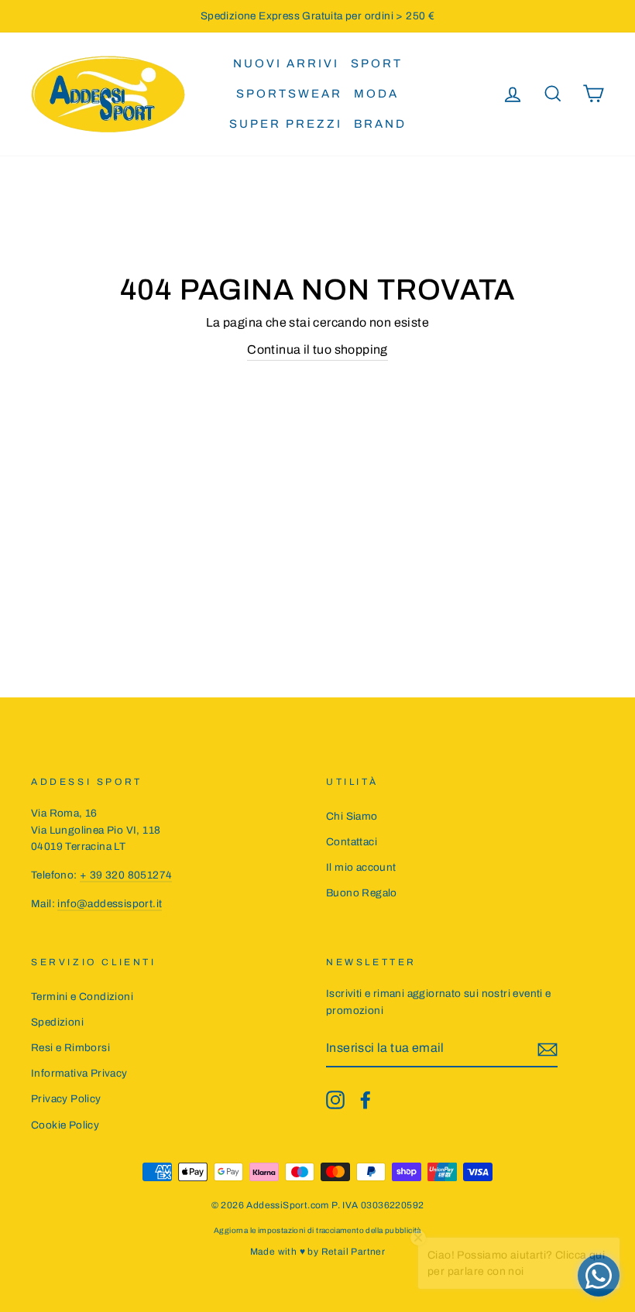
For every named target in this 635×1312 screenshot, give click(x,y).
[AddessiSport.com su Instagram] (335, 1100)
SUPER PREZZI (285, 124)
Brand (380, 124)
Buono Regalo (361, 893)
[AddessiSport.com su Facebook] (365, 1100)
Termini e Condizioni (82, 996)
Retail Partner (353, 1251)
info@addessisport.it (109, 903)
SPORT (377, 63)
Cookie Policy (65, 1125)
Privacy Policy (66, 1099)
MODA (376, 93)
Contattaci (351, 842)
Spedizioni (57, 1022)
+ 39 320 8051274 (126, 875)
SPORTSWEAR (289, 93)
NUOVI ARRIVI (286, 63)
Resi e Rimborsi (70, 1047)
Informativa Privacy (79, 1073)
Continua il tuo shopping (317, 349)
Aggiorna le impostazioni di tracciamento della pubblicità (317, 1230)
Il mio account (361, 867)
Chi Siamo (352, 816)
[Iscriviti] (547, 1049)
